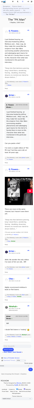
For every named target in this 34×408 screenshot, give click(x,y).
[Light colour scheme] (13, 2)
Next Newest (17, 352)
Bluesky (20, 389)
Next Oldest (8, 352)
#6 (28, 306)
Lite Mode (4, 389)
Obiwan (9, 85)
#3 (28, 169)
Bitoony (19, 383)
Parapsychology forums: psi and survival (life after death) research (16, 10)
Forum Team (5, 391)
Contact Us (12, 389)
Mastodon (28, 389)
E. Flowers (25, 82)
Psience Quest (16, 6)
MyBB (16, 385)
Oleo (23, 295)
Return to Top (13, 391)
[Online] (17, 307)
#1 (28, 30)
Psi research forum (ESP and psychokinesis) (16, 12)
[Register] (32, 2)
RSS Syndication (16, 393)
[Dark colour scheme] (17, 2)
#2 (28, 95)
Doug (9, 241)
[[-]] (6, 82)
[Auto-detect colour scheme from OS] (22, 2)
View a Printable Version (11, 358)
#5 (28, 278)
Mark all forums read (25, 391)
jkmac (23, 158)
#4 (28, 251)
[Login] (28, 1)
